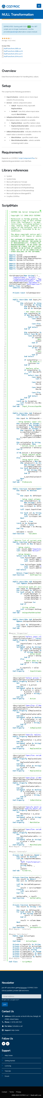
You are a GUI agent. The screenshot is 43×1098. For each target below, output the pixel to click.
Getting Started (10, 1061)
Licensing (8, 1066)
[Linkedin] (7, 1043)
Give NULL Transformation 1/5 (3, 38)
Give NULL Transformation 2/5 (5, 38)
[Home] (11, 5)
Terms (11, 1092)
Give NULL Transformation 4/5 (9, 38)
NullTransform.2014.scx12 (13, 56)
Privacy (18, 1092)
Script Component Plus (27, 158)
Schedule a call (17, 1026)
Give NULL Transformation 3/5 (7, 38)
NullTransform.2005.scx (12, 48)
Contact (4, 1092)
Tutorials (8, 1071)
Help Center (15, 1030)
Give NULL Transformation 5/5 (11, 38)
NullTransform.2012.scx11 (13, 54)
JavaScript (14, 32)
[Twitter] (3, 1043)
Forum (7, 1076)
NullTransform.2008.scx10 (13, 51)
